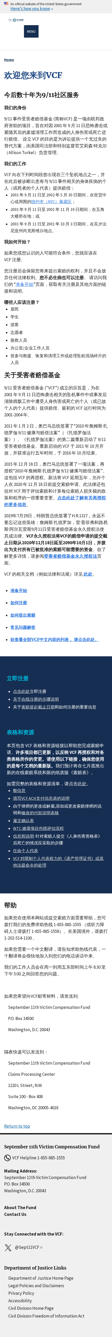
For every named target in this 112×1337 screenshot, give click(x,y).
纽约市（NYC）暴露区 (51, 201)
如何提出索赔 (22, 615)
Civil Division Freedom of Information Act (46, 1316)
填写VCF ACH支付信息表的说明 (41, 798)
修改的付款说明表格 (40, 812)
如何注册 (18, 602)
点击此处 (21, 691)
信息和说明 (23, 836)
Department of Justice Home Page (40, 1278)
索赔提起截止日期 (38, 706)
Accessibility (20, 1301)
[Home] (16, 32)
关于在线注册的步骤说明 (36, 699)
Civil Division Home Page (31, 1308)
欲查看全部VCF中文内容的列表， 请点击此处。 (54, 639)
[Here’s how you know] (56, 6)
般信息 (19, 790)
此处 (88, 574)
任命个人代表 (25, 850)
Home (9, 59)
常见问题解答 (22, 627)
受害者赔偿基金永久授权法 (70, 556)
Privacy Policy (21, 1293)
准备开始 (24, 284)
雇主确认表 (23, 820)
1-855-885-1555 (51, 1158)
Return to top (17, 1126)
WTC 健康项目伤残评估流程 (38, 828)
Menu (31, 31)
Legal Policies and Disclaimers (36, 1285)
